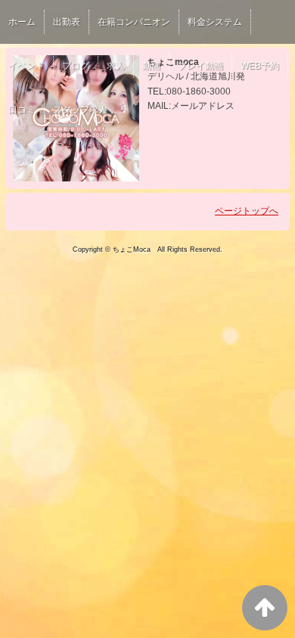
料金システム (215, 22)
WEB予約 (260, 65)
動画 (151, 65)
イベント (26, 65)
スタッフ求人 (80, 109)
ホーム (22, 22)
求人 (116, 65)
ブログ (75, 65)
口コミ (22, 109)
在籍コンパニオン (134, 22)
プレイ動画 (200, 65)
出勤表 (66, 22)
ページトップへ (246, 211)
